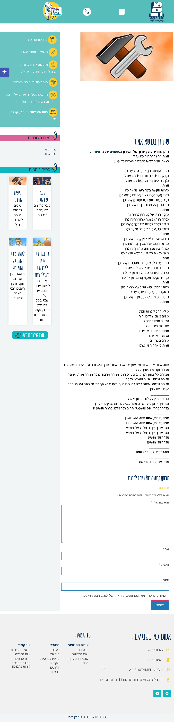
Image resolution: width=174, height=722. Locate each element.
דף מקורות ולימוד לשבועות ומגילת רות (42, 264)
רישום (55, 650)
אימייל (164, 564)
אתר (166, 580)
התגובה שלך (160, 502)
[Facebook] (167, 693)
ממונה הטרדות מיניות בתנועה (20, 665)
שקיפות (54, 663)
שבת (53, 119)
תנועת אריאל (30, 71)
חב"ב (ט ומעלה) (46, 101)
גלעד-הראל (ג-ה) (18, 95)
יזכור (85, 663)
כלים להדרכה (48, 71)
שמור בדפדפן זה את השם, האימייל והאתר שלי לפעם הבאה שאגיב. (124, 595)
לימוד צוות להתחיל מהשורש (17, 261)
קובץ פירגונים (42, 195)
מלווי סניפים (22, 658)
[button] (4, 72)
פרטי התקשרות (20, 650)
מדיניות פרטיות (49, 658)
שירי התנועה (80, 654)
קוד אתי (54, 654)
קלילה (14, 112)
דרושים (54, 667)
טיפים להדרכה (17, 195)
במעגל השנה (29, 52)
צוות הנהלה (22, 654)
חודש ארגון (27, 64)
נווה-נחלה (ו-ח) (23, 101)
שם (166, 549)
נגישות (55, 672)
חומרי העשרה (22, 82)
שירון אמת (50, 149)
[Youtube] (157, 693)
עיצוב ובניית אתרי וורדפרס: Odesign (87, 717)
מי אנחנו (82, 650)
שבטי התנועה (79, 658)
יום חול (24, 112)
